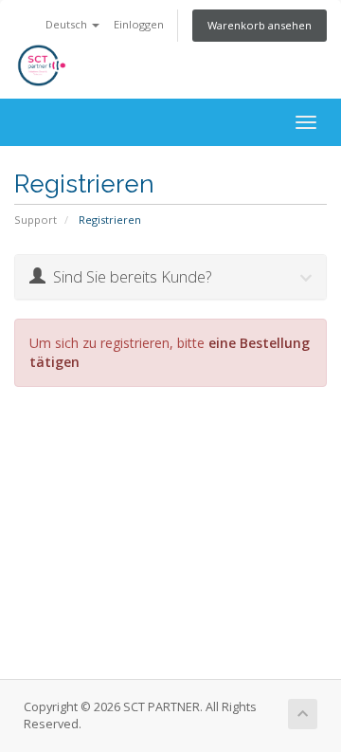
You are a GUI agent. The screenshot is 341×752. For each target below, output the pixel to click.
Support (35, 219)
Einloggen (139, 24)
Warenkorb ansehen (259, 25)
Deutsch (67, 24)
